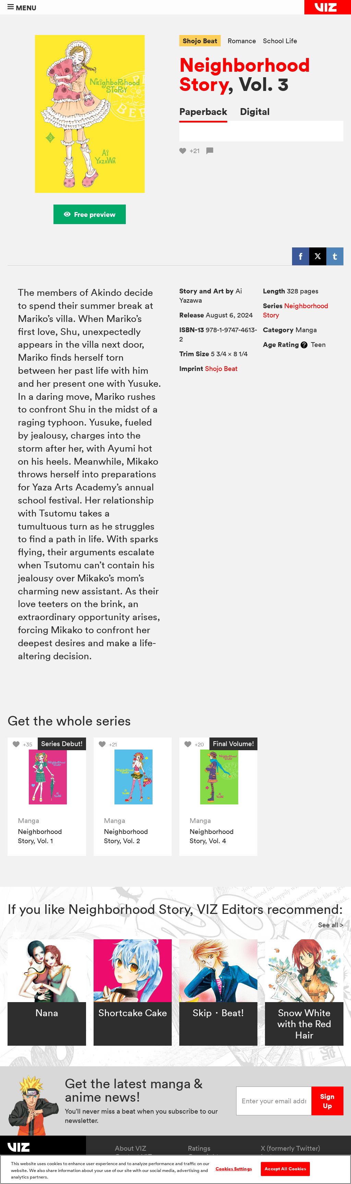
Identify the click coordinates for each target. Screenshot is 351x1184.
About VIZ (130, 1148)
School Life (280, 41)
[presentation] (47, 777)
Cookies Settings (234, 1168)
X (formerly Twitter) (290, 1148)
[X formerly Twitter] (317, 256)
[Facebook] (300, 256)
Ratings (199, 1148)
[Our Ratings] (304, 344)
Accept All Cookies (285, 1168)
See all (330, 925)
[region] (175, 1169)
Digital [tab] (255, 111)
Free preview (95, 214)
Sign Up (327, 1101)
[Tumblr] (334, 256)
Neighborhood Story (244, 74)
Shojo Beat (200, 40)
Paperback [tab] (203, 111)
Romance (242, 41)
